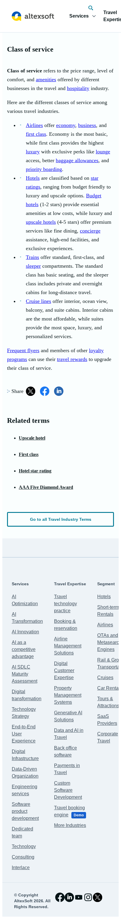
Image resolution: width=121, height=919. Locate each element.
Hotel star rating (35, 470)
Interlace (21, 867)
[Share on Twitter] (30, 391)
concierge (90, 231)
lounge (103, 152)
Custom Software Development (68, 790)
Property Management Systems (67, 695)
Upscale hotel (32, 437)
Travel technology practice (65, 603)
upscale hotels (41, 222)
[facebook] (60, 897)
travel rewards (72, 359)
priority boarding (44, 169)
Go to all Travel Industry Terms (60, 519)
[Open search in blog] (90, 8)
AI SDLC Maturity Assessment (24, 674)
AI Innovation (25, 631)
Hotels (33, 178)
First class (28, 454)
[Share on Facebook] (44, 391)
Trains (32, 257)
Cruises (105, 677)
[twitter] (97, 897)
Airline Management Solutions (67, 645)
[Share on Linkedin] (58, 391)
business (87, 125)
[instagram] (88, 897)
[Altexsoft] (33, 16)
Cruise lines (38, 301)
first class (36, 134)
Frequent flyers (23, 350)
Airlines (34, 125)
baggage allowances (77, 160)
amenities (46, 79)
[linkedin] (69, 897)
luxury (33, 152)
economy (65, 125)
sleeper (33, 266)
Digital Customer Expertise (64, 670)
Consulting (23, 856)
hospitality (78, 88)
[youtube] (78, 897)
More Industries (70, 825)
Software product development (25, 811)
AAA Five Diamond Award (46, 487)
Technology (24, 846)
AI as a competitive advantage (24, 649)
